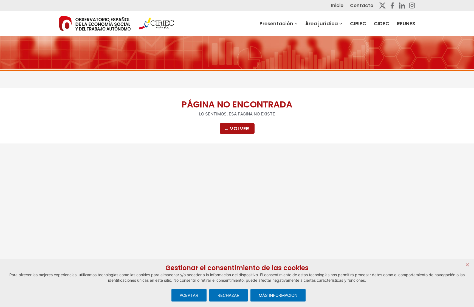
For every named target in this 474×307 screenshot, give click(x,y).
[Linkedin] (402, 5)
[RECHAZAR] (467, 264)
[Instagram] (412, 5)
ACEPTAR (189, 295)
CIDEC (381, 23)
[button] (295, 24)
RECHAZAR (228, 295)
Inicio (337, 5)
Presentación (276, 23)
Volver (236, 128)
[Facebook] (392, 5)
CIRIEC (358, 23)
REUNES (406, 23)
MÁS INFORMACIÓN (278, 295)
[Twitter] (382, 5)
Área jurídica (321, 23)
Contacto (361, 5)
